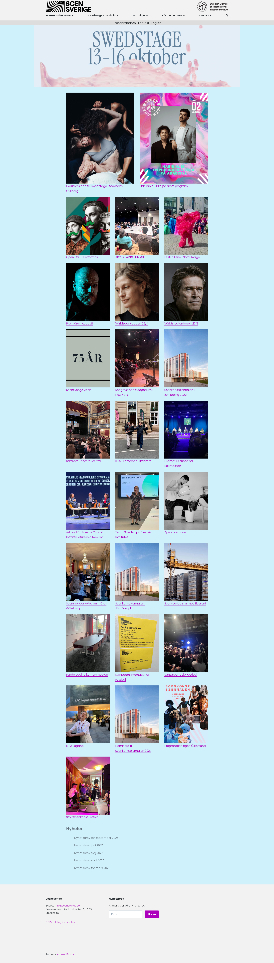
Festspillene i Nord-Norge (182, 257)
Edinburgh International (132, 675)
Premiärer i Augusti (79, 323)
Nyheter (74, 829)
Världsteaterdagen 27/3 (181, 323)
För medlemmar (172, 15)
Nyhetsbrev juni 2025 (88, 845)
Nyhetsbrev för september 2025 (96, 838)
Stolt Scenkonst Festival (82, 817)
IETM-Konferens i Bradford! (133, 461)
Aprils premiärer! (175, 532)
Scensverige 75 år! (78, 390)
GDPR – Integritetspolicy (60, 922)
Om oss (204, 15)
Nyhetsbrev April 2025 (89, 860)
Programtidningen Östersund (185, 746)
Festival (120, 680)
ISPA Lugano (75, 746)
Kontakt (143, 23)
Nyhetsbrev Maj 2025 (88, 853)
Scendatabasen (124, 23)
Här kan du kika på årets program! (164, 186)
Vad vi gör (139, 15)
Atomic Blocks (65, 954)
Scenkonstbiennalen (58, 15)
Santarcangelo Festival (180, 675)
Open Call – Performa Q (82, 257)
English (156, 23)
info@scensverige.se (67, 905)
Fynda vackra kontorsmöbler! (87, 675)
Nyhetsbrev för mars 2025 (92, 868)
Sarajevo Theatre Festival (83, 461)
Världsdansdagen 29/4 (131, 323)
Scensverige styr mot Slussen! (185, 603)
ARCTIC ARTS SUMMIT (129, 257)
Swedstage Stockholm (102, 15)
